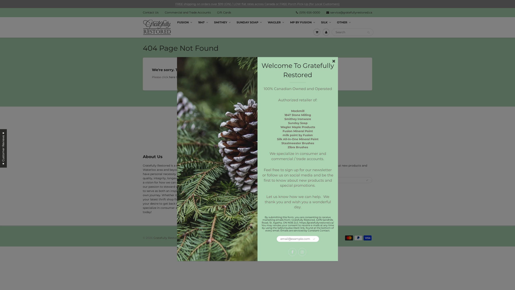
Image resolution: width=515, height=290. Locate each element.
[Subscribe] (314, 239)
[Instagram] (302, 252)
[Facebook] (292, 252)
